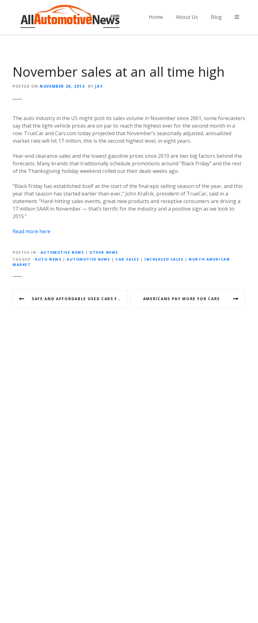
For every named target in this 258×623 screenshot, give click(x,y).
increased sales (164, 259)
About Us (187, 17)
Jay (99, 86)
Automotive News (62, 252)
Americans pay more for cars (181, 298)
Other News (103, 252)
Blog (216, 17)
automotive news (88, 259)
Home (156, 17)
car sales (127, 259)
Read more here (31, 231)
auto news (48, 259)
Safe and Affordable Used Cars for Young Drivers (80, 298)
